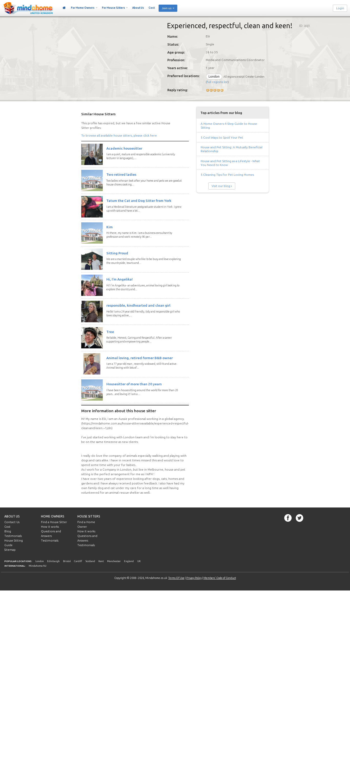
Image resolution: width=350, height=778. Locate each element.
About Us (138, 7)
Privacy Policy (194, 577)
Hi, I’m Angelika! (119, 279)
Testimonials (13, 535)
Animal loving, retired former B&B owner (139, 358)
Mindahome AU (37, 565)
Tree (110, 332)
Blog (7, 531)
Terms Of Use (176, 577)
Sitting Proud (117, 253)
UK (139, 561)
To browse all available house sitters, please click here (119, 135)
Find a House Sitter (54, 522)
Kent (101, 561)
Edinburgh (53, 561)
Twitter (299, 518)
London (39, 561)
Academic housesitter (124, 148)
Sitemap (10, 549)
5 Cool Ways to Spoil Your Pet (222, 137)
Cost (152, 7)
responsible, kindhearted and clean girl (138, 305)
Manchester (114, 561)
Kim (109, 227)
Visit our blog (221, 186)
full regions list (217, 82)
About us (11, 516)
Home (64, 8)
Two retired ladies (121, 174)
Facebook (288, 518)
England (129, 561)
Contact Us (11, 522)
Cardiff (78, 561)
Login (340, 8)
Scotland (90, 561)
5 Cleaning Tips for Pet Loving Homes (227, 174)
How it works (50, 526)
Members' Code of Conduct (219, 577)
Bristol (67, 561)
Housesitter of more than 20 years (134, 384)
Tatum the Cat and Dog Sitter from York (138, 201)
